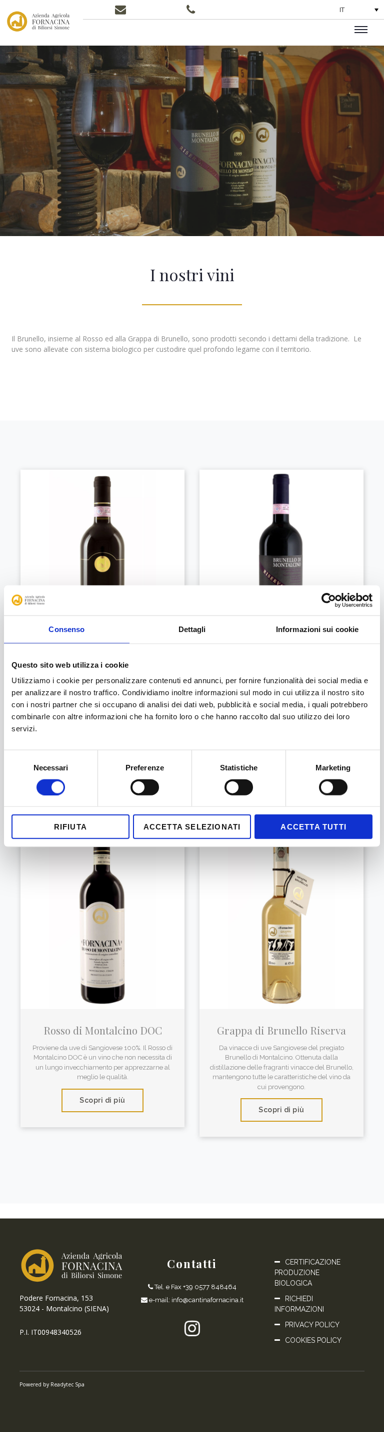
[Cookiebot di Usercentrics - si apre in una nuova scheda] (328, 599)
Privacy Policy (312, 1325)
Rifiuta (70, 827)
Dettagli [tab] (192, 629)
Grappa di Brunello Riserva (281, 1030)
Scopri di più (103, 1100)
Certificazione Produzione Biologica (307, 1272)
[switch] (144, 787)
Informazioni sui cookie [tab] (317, 629)
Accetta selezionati (192, 827)
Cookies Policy (313, 1340)
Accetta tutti (313, 827)
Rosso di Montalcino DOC (103, 1030)
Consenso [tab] (66, 629)
